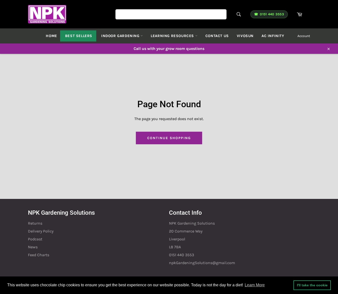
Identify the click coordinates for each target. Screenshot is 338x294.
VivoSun (245, 36)
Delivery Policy (40, 231)
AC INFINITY (273, 36)
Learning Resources (173, 36)
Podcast (35, 239)
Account (303, 36)
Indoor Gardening (121, 36)
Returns (35, 223)
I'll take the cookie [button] (312, 285)
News (33, 247)
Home (51, 36)
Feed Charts (38, 254)
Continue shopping (169, 138)
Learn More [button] (255, 285)
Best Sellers (78, 36)
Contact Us (217, 36)
